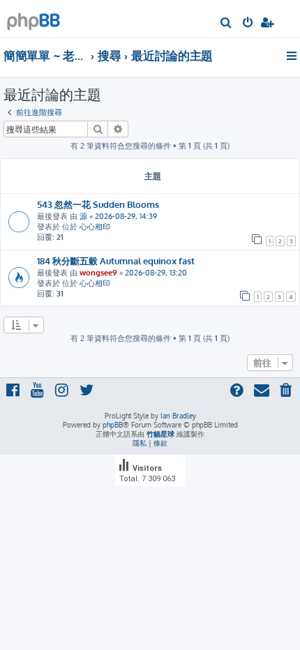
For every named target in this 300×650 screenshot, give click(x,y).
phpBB (113, 425)
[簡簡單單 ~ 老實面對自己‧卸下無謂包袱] (33, 17)
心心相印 (95, 227)
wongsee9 (98, 273)
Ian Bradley (178, 415)
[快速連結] (292, 55)
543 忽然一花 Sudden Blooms (98, 204)
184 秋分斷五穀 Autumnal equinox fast (116, 260)
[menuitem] (226, 23)
